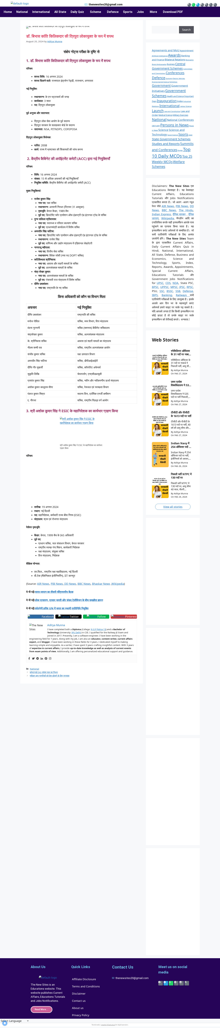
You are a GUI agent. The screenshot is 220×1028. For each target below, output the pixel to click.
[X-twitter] (211, 5)
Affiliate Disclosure (84, 979)
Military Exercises (180, 115)
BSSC (170, 291)
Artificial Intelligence (160, 56)
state (190, 135)
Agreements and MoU (165, 50)
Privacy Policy (80, 1015)
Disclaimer (78, 993)
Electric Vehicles (179, 78)
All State (60, 12)
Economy (169, 78)
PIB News (57, 584)
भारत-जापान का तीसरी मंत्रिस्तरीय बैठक (54, 592)
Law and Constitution (172, 111)
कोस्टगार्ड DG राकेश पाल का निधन (44, 672)
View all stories (172, 507)
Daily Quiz (77, 12)
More (153, 12)
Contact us (79, 1001)
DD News (70, 584)
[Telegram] (198, 5)
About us (78, 1008)
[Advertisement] (81, 483)
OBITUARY (156, 126)
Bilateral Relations (175, 59)
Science (163, 130)
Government (161, 85)
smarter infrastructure (108, 1025)
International (41, 12)
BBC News (84, 584)
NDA (175, 283)
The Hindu (186, 210)
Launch (158, 110)
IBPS (155, 295)
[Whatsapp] (193, 5)
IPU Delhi (76, 632)
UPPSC (164, 287)
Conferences (175, 73)
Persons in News (174, 125)
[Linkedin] (206, 5)
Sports (127, 12)
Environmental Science (160, 82)
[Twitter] (33, 658)
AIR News (43, 584)
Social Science (172, 135)
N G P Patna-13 (98, 629)
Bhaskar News (101, 584)
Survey (180, 150)
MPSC (174, 287)
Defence (113, 12)
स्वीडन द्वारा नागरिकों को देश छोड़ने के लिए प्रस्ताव (49, 675)
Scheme (95, 12)
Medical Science (165, 115)
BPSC (155, 287)
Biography (190, 60)
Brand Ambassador (159, 64)
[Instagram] (215, 5)
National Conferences (180, 120)
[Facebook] (189, 5)
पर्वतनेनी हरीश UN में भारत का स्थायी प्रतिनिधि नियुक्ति (61, 608)
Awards (174, 55)
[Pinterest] (202, 5)
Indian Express (161, 214)
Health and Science (175, 96)
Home (8, 12)
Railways (183, 295)
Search (186, 29)
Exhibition (173, 82)
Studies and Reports (166, 144)
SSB (178, 291)
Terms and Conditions (86, 986)
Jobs (140, 12)
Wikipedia (117, 584)
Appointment (186, 50)
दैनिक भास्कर (179, 214)
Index (180, 101)
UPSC (160, 283)
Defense (188, 291)
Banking (167, 295)
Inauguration (167, 101)
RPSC (190, 287)
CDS (168, 283)
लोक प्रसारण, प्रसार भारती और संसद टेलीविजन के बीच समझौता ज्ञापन (69, 600)
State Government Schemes (171, 139)
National (22, 12)
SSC (162, 291)
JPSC (182, 287)
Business (171, 64)
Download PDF (173, 12)
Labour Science (186, 106)
